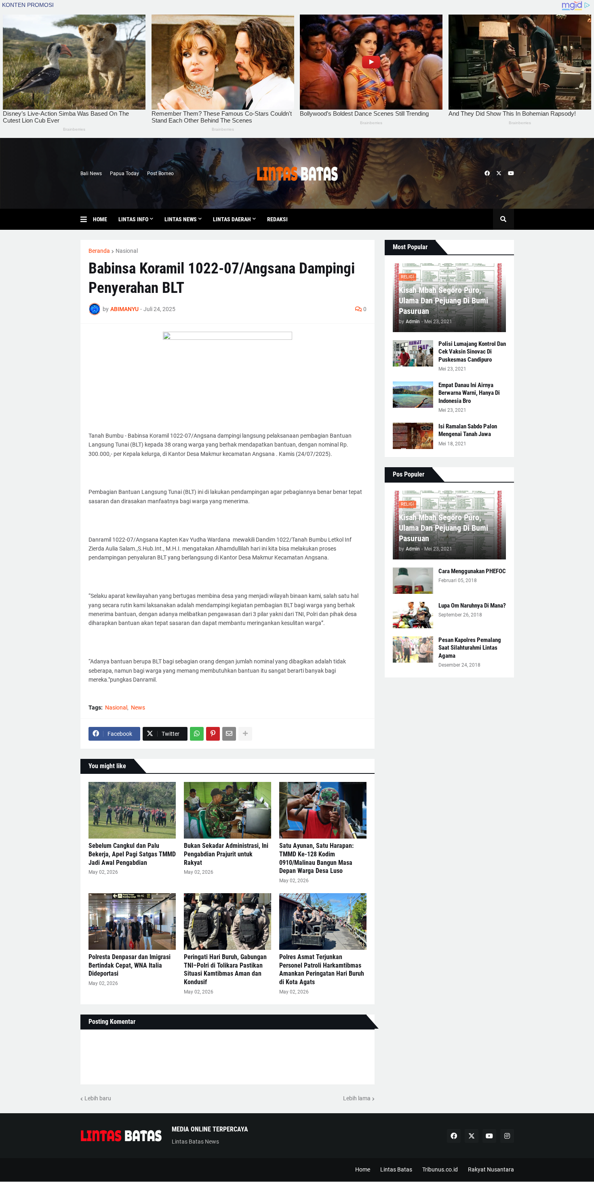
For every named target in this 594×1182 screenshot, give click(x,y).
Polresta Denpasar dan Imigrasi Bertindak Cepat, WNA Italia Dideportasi (129, 965)
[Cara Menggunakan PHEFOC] (413, 581)
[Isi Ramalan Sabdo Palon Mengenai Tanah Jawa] (413, 436)
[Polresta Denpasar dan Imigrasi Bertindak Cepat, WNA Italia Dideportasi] (132, 921)
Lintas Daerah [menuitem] (232, 219)
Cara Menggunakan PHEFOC (472, 571)
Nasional (127, 251)
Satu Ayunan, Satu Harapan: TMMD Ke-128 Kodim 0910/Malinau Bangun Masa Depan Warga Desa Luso (316, 858)
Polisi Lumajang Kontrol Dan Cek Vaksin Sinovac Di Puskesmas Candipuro (472, 351)
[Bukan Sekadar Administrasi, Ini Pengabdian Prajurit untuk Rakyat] (227, 810)
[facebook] (487, 173)
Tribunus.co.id (440, 1169)
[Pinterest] (213, 734)
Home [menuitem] (100, 219)
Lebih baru (97, 1098)
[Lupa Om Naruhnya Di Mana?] (413, 615)
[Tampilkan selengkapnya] (245, 734)
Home (362, 1169)
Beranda (99, 251)
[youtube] (511, 173)
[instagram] (507, 1136)
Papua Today (124, 173)
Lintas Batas (396, 1169)
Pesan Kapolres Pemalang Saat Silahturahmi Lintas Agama (469, 647)
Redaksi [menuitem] (277, 219)
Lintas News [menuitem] (180, 219)
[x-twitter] (498, 173)
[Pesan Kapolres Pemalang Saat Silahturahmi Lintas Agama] (413, 649)
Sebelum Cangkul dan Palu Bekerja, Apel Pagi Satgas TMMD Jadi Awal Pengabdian (132, 854)
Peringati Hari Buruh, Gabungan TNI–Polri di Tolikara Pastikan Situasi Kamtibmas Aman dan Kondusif (225, 969)
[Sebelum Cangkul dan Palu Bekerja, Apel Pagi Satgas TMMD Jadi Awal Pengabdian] (132, 810)
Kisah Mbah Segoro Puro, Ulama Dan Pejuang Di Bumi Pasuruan (443, 300)
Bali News (91, 173)
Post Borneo (160, 173)
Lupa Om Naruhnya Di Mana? (472, 605)
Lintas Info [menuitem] (133, 219)
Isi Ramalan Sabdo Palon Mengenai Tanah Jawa (467, 430)
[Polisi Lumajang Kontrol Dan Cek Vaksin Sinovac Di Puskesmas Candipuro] (413, 353)
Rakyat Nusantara (491, 1169)
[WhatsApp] (197, 734)
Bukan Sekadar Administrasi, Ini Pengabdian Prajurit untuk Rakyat (226, 854)
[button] (86, 219)
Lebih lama (357, 1098)
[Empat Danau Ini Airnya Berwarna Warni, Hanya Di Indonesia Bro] (413, 394)
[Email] (229, 734)
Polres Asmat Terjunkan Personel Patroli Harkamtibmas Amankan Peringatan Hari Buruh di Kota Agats (321, 969)
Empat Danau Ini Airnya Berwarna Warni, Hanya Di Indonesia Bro (469, 393)
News (138, 707)
